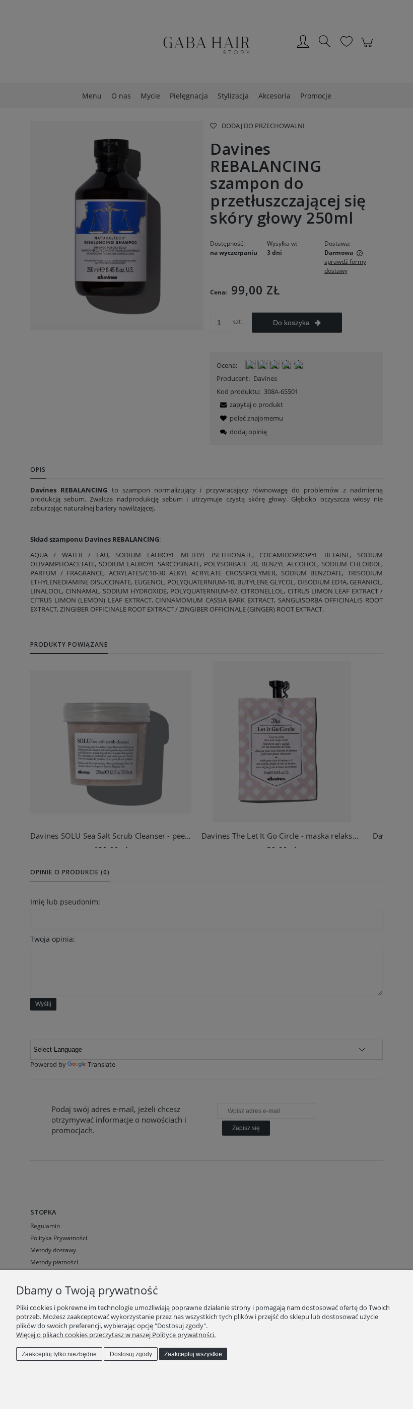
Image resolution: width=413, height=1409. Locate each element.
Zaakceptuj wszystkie (193, 1354)
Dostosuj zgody (131, 1354)
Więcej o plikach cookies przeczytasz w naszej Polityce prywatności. (116, 1334)
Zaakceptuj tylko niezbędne (59, 1354)
